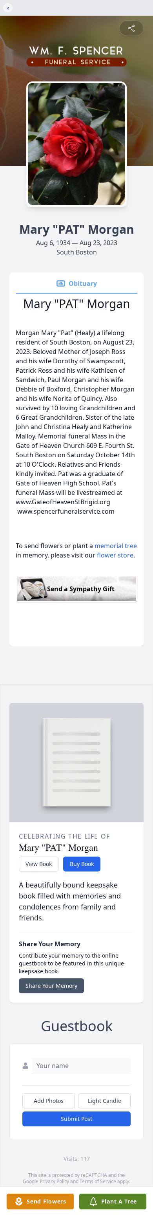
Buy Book (82, 864)
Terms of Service (98, 1181)
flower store (115, 555)
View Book (39, 864)
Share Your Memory (51, 985)
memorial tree (116, 545)
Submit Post (76, 1118)
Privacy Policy (54, 1181)
